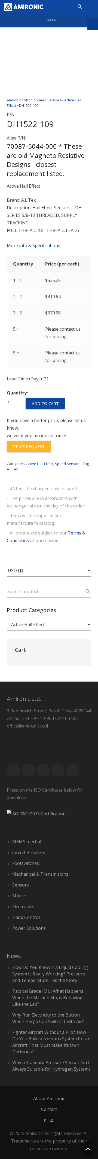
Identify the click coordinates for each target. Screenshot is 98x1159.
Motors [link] (19, 896)
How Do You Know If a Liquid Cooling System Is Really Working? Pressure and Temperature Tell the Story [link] (50, 973)
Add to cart (45, 403)
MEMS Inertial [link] (26, 842)
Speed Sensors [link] (68, 463)
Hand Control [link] (26, 917)
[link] (24, 7)
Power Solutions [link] (29, 928)
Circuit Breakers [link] (28, 852)
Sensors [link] (20, 885)
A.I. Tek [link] (12, 469)
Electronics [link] (23, 906)
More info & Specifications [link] (33, 245)
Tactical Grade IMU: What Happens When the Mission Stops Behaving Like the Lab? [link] (47, 997)
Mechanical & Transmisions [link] (40, 874)
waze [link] (51, 20)
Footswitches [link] (25, 863)
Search (85, 591)
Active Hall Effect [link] (39, 463)
